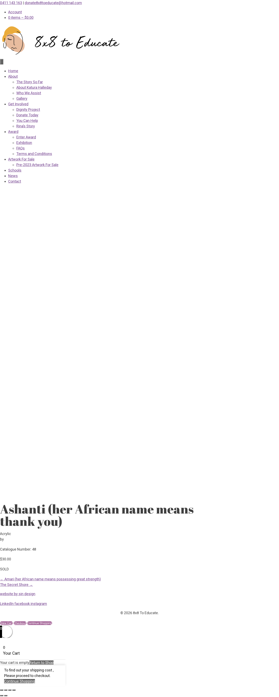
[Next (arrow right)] (5, 695)
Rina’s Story (25, 126)
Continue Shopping (19, 681)
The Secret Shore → (16, 584)
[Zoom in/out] (1, 690)
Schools (14, 170)
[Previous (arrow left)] (1, 695)
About (13, 76)
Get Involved (18, 104)
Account (15, 12)
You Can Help (27, 120)
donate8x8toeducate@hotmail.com (53, 3)
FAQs (20, 148)
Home (13, 71)
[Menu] (1, 61)
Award (13, 131)
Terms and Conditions (34, 154)
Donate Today (27, 115)
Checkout (20, 623)
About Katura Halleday (34, 87)
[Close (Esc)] (14, 690)
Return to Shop (41, 662)
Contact (14, 181)
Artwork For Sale (21, 159)
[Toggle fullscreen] (5, 690)
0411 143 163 (11, 3)
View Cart (6, 623)
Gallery (21, 98)
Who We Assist (28, 93)
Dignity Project (28, 109)
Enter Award (26, 137)
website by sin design (17, 594)
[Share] (9, 690)
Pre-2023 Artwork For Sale (37, 165)
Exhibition (24, 143)
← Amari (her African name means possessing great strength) (50, 579)
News (13, 176)
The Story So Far (29, 82)
